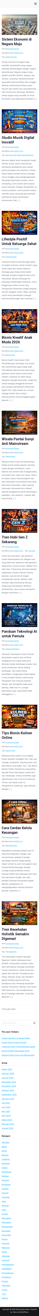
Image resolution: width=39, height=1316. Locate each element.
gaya (4, 1201)
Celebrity (6, 1159)
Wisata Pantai (10, 456)
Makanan (6, 1248)
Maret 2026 (7, 1069)
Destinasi (6, 1163)
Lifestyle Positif (10, 257)
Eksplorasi (6, 1184)
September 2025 (9, 1094)
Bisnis (4, 1151)
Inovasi (5, 1214)
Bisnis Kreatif (10, 355)
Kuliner (5, 1239)
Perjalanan (6, 1277)
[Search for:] (19, 1023)
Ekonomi (5, 1180)
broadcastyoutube (12, 49)
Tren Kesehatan (11, 952)
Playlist (5, 1281)
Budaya (5, 1155)
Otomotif (5, 1260)
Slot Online (17, 155)
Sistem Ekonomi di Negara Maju (16, 1038)
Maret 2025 (7, 1120)
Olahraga (6, 1256)
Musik (4, 1252)
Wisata (5, 1298)
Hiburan (5, 1206)
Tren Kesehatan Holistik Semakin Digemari (15, 934)
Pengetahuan (8, 1273)
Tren (4, 1294)
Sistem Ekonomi (11, 57)
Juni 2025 (6, 1107)
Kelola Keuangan (11, 845)
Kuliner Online (10, 750)
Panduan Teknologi (12, 649)
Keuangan (6, 1231)
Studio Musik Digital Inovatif (14, 1042)
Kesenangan (7, 1227)
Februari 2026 (8, 1073)
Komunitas (6, 1235)
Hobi (4, 1210)
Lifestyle (5, 1243)
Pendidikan (7, 1269)
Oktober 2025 (8, 1090)
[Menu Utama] (35, 3)
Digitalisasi (6, 1172)
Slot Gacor (9, 155)
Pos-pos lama (9, 1009)
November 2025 (9, 1086)
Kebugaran (6, 1218)
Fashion (5, 1189)
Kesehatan (6, 1222)
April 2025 (6, 1116)
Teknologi (6, 1285)
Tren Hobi (31, 551)
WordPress (24, 1312)
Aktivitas (5, 1142)
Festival (5, 1193)
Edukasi (5, 1176)
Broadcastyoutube (22, 1309)
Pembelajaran (8, 1264)
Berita (4, 1147)
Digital (4, 1168)
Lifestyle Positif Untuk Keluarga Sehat (18, 1047)
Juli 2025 (6, 1103)
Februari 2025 (8, 1124)
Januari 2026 (7, 1078)
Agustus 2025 (8, 1099)
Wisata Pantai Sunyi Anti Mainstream (18, 1055)
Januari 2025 (7, 1128)
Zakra (15, 1312)
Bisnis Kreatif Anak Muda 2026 (15, 1051)
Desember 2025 (9, 1082)
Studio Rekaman (27, 155)
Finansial (6, 1197)
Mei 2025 (6, 1111)
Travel (4, 1290)
